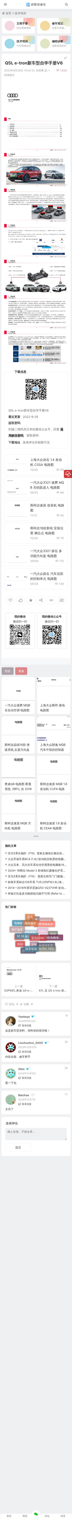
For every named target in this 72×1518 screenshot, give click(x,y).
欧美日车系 (46, 948)
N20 (20, 941)
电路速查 (30, 918)
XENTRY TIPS (45, 944)
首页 (8, 13)
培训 (53, 936)
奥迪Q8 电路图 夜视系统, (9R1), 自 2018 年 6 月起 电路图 (18, 789)
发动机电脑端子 (51, 933)
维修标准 (45, 923)
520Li (42, 938)
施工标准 (28, 950)
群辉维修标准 (44, 920)
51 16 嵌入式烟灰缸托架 (27, 928)
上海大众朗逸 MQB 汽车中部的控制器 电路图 (53, 750)
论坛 (47, 1515)
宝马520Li (37, 929)
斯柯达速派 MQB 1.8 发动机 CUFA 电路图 (53, 789)
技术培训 (20, 13)
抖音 (63, 1515)
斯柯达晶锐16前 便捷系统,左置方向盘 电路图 (17, 750)
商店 (25, 1515)
